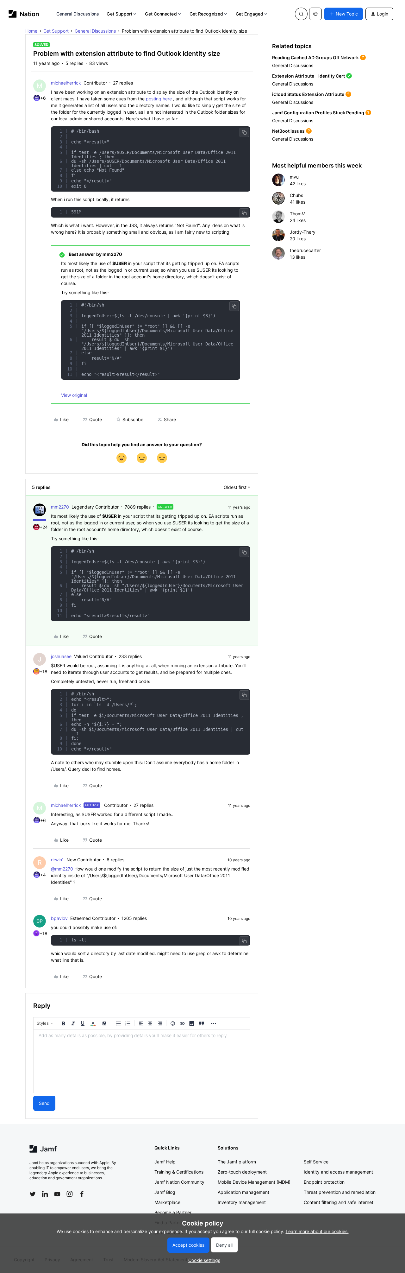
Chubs (296, 195)
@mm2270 (62, 868)
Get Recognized (206, 13)
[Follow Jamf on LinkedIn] (45, 1194)
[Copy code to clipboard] (244, 132)
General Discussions (77, 13)
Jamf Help (165, 1161)
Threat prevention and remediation (340, 1192)
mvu (294, 177)
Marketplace (167, 1202)
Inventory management (242, 1202)
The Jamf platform (237, 1161)
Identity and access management (338, 1172)
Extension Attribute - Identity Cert (308, 76)
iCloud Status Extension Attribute (308, 94)
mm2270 (60, 507)
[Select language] (315, 14)
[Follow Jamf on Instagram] (69, 1194)
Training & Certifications (178, 1172)
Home (31, 31)
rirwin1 (57, 859)
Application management (243, 1192)
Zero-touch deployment (242, 1172)
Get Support (119, 13)
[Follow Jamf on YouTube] (57, 1194)
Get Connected (161, 13)
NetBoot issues (288, 131)
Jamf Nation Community (179, 1182)
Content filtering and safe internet (338, 1202)
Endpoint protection (324, 1182)
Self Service (316, 1161)
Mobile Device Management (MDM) (254, 1182)
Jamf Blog (164, 1192)
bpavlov (59, 918)
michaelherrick (66, 83)
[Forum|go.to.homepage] (24, 14)
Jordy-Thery (302, 232)
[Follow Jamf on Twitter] (32, 1194)
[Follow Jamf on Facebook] (82, 1194)
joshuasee (61, 656)
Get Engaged (249, 13)
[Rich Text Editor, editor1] (142, 1061)
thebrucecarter (305, 250)
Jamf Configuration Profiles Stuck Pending (318, 112)
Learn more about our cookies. (317, 1231)
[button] (343, 14)
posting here (159, 98)
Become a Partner (172, 1212)
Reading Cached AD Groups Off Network (315, 57)
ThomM (297, 213)
